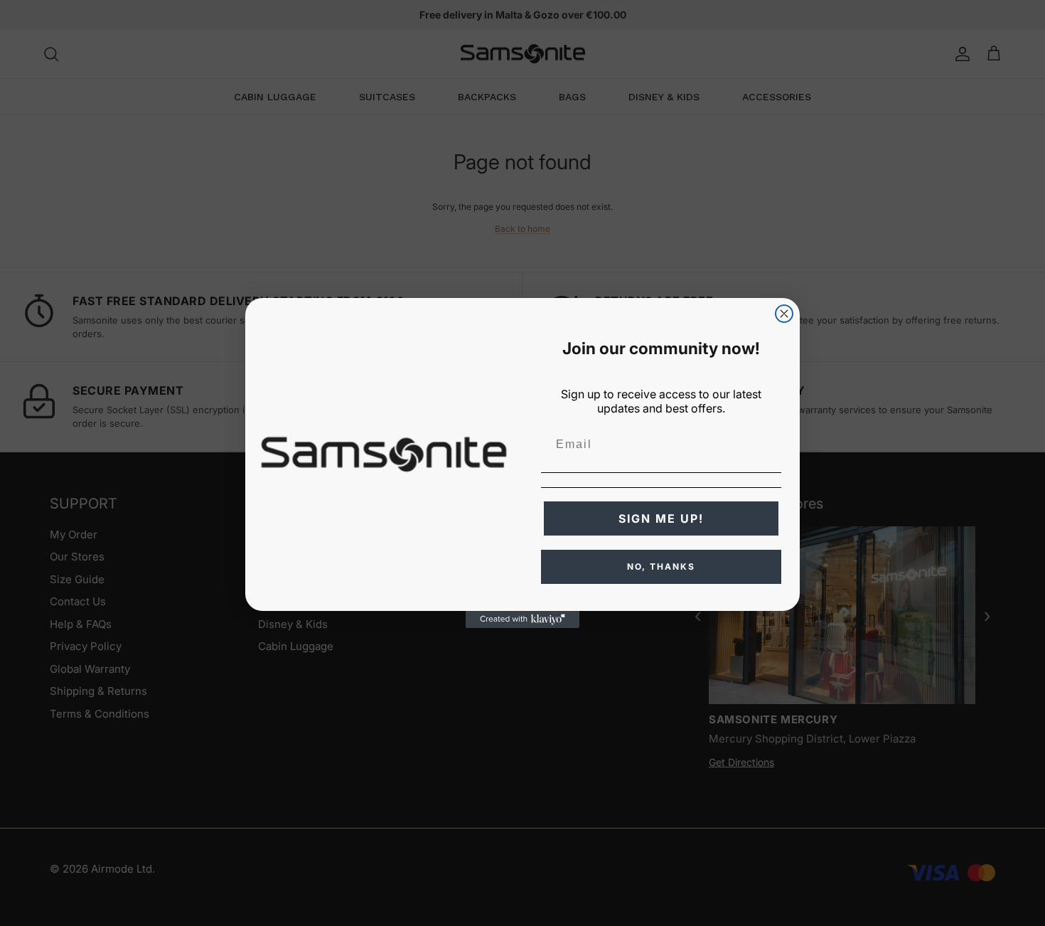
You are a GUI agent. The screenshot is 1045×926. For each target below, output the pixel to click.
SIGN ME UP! (661, 518)
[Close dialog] (784, 313)
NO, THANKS (661, 566)
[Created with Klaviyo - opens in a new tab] (522, 619)
